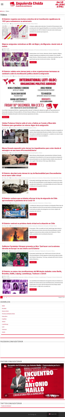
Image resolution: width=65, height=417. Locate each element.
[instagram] (35, 415)
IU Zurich (54, 277)
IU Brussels (30, 50)
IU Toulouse (50, 50)
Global (3, 321)
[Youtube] (33, 415)
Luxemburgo (5, 324)
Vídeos (35, 23)
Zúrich (3, 332)
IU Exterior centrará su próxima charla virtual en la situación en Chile (28, 223)
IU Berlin (26, 50)
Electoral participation (28, 127)
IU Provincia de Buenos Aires (40, 50)
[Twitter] (32, 415)
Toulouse (4, 329)
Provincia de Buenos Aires (8, 313)
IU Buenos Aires (46, 178)
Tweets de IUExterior (6, 406)
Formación (43, 76)
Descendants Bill (54, 178)
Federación (22, 23)
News (12, 23)
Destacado (16, 23)
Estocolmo (4, 316)
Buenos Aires (5, 311)
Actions (5, 50)
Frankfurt (4, 319)
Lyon (3, 327)
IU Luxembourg (41, 277)
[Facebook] (30, 415)
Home (3, 11)
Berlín (3, 306)
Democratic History (29, 23)
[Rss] (29, 415)
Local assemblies (14, 50)
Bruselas (4, 308)
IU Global (46, 203)
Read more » (33, 35)
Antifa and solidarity (25, 76)
